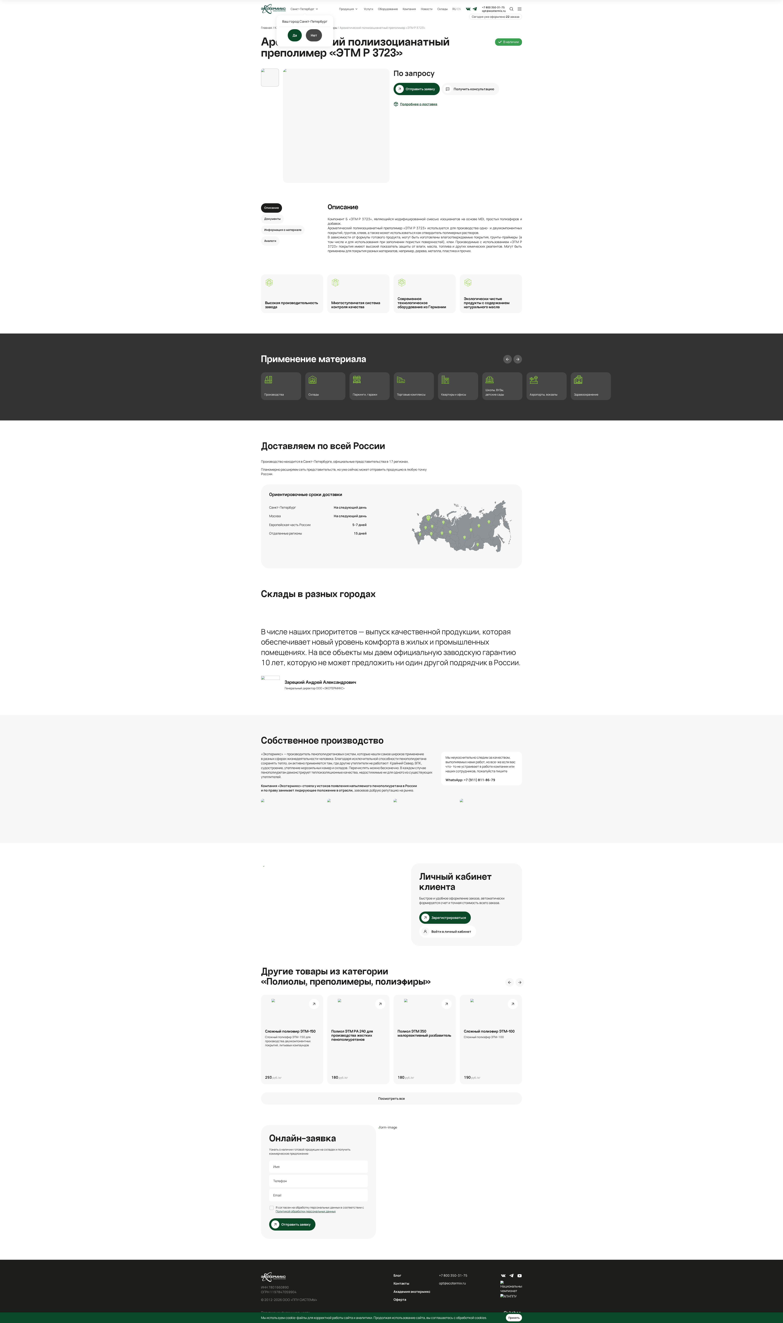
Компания (409, 9)
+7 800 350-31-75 (493, 7)
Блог (397, 1275)
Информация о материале (282, 230)
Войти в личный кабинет (451, 931)
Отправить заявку (420, 89)
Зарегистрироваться (448, 917)
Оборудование (388, 9)
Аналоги (270, 241)
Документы (272, 219)
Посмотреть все (391, 1098)
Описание (271, 208)
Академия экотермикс (412, 1291)
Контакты (401, 1283)
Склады (442, 9)
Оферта (400, 1299)
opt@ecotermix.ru (494, 11)
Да (295, 35)
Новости (426, 9)
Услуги (368, 9)
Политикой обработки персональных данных (306, 1211)
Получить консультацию (474, 89)
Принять (514, 1318)
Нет (314, 35)
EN (459, 9)
